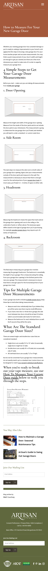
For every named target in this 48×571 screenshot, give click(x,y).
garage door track (34, 180)
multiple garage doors (33, 299)
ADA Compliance (36, 523)
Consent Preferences (13, 523)
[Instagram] (43, 564)
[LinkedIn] (40, 564)
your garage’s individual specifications (30, 363)
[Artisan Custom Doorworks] (13, 5)
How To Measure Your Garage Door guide (23, 376)
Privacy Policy (25, 523)
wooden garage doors (19, 230)
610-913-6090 (26, 525)
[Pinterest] (36, 564)
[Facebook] (33, 564)
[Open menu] (43, 4)
